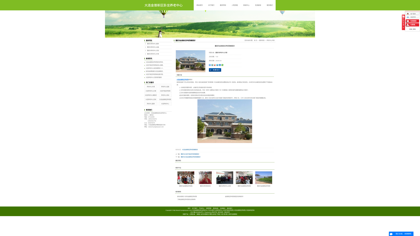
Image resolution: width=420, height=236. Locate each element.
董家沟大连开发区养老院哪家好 (190, 154)
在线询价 (215, 70)
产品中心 (201, 208)
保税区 (198, 214)
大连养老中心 (165, 104)
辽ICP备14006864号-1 (197, 212)
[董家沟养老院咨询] (205, 177)
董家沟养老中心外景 (153, 54)
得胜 (210, 214)
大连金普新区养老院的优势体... (155, 62)
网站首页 (200, 5)
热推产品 (185, 214)
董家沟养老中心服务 (153, 44)
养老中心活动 (165, 95)
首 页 (255, 40)
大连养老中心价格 (151, 91)
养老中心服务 (151, 104)
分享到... (413, 25)
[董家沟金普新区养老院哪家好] (185, 177)
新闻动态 (215, 208)
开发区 (218, 214)
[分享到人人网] (220, 65)
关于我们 (211, 5)
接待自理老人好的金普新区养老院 (187, 196)
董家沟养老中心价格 (225, 186)
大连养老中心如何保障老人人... (155, 68)
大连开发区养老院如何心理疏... (155, 65)
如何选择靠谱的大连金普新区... (155, 71)
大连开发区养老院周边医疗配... (155, 74)
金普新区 (234, 214)
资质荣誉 (208, 208)
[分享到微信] (222, 65)
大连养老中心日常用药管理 (154, 77)
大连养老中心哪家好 (151, 95)
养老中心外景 (151, 87)
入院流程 (235, 5)
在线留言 (258, 5)
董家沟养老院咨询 (205, 186)
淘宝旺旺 (413, 17)
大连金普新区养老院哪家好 (190, 149)
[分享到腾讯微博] (217, 65)
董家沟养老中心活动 (153, 50)
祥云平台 (214, 212)
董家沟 (207, 214)
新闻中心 (246, 5)
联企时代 (227, 212)
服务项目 (223, 5)
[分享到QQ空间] (212, 65)
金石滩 (203, 214)
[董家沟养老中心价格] (224, 177)
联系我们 (270, 5)
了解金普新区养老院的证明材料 (186, 199)
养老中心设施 (165, 87)
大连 (222, 214)
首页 (189, 208)
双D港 (225, 214)
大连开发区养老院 (165, 91)
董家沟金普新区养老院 (185, 186)
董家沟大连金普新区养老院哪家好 (190, 157)
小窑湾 (230, 214)
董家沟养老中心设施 (153, 47)
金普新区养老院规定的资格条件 (234, 196)
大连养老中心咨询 (151, 99)
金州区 (214, 214)
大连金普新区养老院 (165, 99)
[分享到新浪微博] (215, 65)
